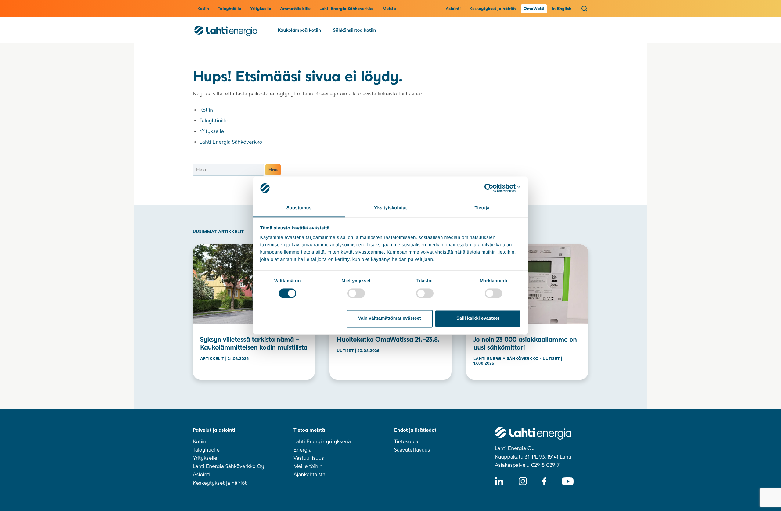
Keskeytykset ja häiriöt (493, 8)
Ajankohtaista (309, 475)
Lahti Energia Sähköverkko (346, 8)
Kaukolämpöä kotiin (299, 30)
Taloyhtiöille (214, 121)
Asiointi (453, 8)
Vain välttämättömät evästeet (389, 318)
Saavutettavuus (412, 450)
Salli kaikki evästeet (477, 318)
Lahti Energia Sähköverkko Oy (228, 466)
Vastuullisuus (308, 458)
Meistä (389, 8)
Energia (302, 450)
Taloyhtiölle (229, 8)
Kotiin (203, 8)
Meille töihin (307, 466)
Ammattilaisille (295, 8)
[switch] (356, 293)
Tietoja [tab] (482, 208)
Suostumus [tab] (299, 208)
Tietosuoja (406, 442)
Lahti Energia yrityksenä (322, 442)
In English (561, 8)
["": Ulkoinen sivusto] (494, 188)
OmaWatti (534, 8)
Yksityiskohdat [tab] (390, 208)
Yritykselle (260, 8)
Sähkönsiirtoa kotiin (354, 30)
